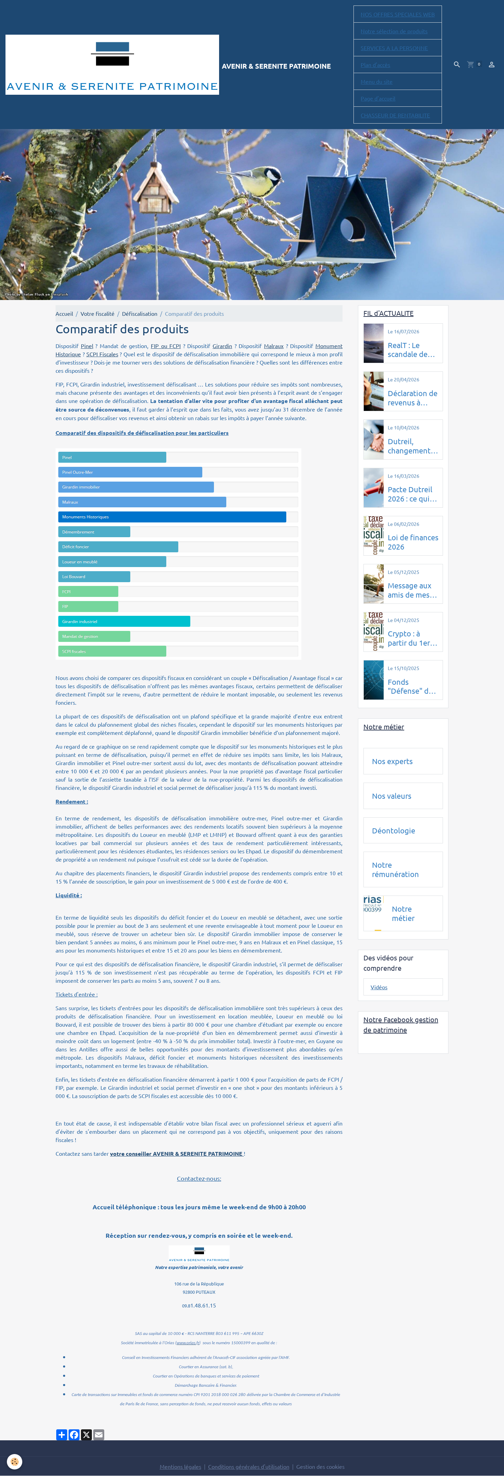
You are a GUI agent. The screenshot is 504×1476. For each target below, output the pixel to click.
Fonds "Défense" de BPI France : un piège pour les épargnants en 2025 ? (412, 686)
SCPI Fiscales (102, 353)
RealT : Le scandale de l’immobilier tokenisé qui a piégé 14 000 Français (411, 350)
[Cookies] (14, 1461)
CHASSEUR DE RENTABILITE (395, 115)
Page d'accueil (378, 98)
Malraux (274, 345)
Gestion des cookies (320, 1466)
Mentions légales (180, 1466)
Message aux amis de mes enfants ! (409, 590)
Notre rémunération (395, 869)
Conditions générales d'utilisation (248, 1466)
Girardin (222, 345)
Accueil (64, 313)
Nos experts (392, 761)
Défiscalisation (139, 313)
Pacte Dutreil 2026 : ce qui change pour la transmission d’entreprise (413, 494)
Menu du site (377, 81)
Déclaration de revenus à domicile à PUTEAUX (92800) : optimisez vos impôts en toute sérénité (412, 398)
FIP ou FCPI (166, 345)
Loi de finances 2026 (413, 542)
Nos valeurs (391, 795)
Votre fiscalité (98, 313)
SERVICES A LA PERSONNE (394, 47)
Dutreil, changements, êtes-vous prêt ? (412, 446)
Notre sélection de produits (394, 30)
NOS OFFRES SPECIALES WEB (398, 14)
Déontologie (393, 830)
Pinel (87, 345)
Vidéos (379, 986)
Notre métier (403, 913)
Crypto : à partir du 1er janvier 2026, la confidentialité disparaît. (413, 638)
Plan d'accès (375, 64)
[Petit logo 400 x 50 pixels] (199, 1253)
